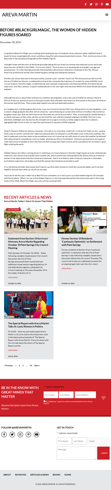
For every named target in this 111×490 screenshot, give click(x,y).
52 (31, 365)
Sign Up (103, 398)
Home (67, 474)
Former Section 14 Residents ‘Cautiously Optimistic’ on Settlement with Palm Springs (82, 241)
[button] (107, 14)
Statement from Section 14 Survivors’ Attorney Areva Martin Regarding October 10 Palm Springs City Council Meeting (28, 243)
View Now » (13, 277)
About (7, 474)
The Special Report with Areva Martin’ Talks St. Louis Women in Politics (28, 325)
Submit (104, 453)
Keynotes (20, 474)
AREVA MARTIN (19, 14)
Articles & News (39, 474)
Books (56, 474)
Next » (37, 365)
